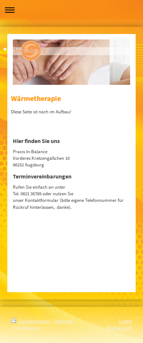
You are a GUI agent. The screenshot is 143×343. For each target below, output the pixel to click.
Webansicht (119, 328)
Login (125, 321)
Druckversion (34, 321)
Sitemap (63, 321)
